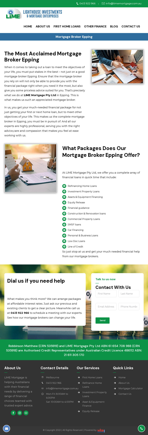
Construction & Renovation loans (87, 213)
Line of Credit (75, 246)
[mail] (26, 412)
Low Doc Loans (76, 241)
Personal (73, 235)
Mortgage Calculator (131, 388)
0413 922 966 (87, 3)
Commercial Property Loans (84, 219)
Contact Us (125, 394)
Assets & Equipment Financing (85, 197)
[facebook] (13, 412)
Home (122, 377)
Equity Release (76, 202)
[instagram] (19, 412)
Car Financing (76, 230)
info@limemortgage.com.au (123, 3)
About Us (124, 383)
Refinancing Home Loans (82, 186)
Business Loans (89, 235)
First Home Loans (92, 377)
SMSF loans (74, 224)
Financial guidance (78, 208)
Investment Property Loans (83, 191)
